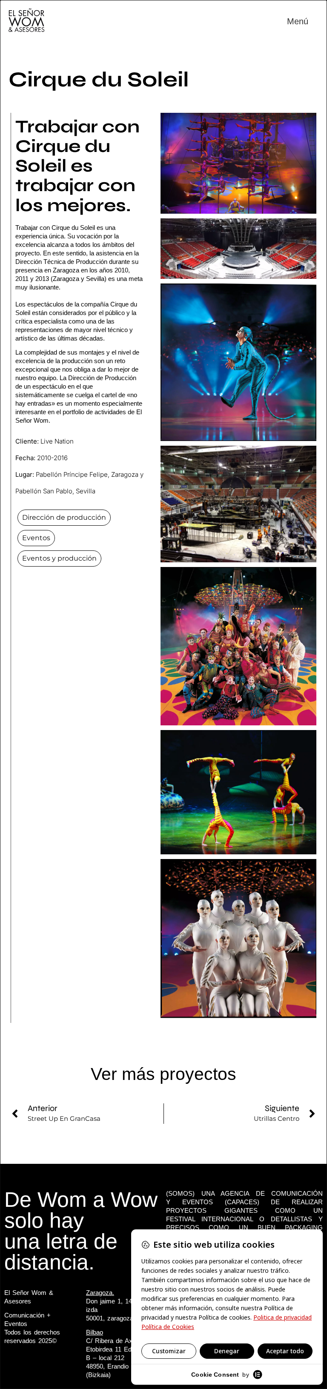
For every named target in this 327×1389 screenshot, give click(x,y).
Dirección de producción (64, 517)
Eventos (36, 538)
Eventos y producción (59, 558)
